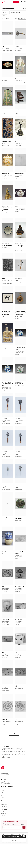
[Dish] (7, 573)
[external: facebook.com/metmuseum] (1, 786)
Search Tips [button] (22, 8)
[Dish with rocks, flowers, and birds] (20, 369)
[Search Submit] (24, 12)
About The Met (4, 790)
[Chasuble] (7, 97)
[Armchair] (20, 97)
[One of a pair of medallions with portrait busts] (20, 504)
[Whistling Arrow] (7, 504)
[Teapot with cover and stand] (20, 672)
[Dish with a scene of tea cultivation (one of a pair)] (20, 333)
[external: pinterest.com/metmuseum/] (5, 786)
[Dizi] (7, 33)
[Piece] (7, 265)
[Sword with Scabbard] (20, 160)
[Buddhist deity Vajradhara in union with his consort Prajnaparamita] (7, 193)
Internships (3, 817)
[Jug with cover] (7, 538)
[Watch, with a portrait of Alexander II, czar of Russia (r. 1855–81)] (20, 298)
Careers (3, 811)
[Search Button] (21, 2)
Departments (4, 792)
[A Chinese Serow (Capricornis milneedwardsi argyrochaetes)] (7, 298)
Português (13, 834)
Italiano (23, 834)
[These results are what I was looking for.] (21, 836)
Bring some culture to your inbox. (10, 821)
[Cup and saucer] (20, 606)
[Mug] (20, 639)
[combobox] (16, 12)
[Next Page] (23, 729)
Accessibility (3, 793)
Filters (4, 15)
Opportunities (4, 809)
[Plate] (20, 706)
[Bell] (20, 128)
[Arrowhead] (7, 405)
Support (2, 800)
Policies (2, 795)
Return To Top (14, 733)
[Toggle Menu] (25, 2)
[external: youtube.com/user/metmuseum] (10, 786)
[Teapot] (20, 193)
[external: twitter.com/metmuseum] (3, 786)
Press (2, 797)
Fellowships (3, 815)
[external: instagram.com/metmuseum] (6, 786)
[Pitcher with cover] (7, 606)
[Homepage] (3, 2)
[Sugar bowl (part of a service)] (20, 538)
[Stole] (20, 65)
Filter (13, 840)
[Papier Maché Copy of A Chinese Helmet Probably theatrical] (20, 230)
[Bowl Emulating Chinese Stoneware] (7, 230)
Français (18, 834)
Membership (3, 802)
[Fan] (7, 65)
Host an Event (4, 804)
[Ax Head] (20, 33)
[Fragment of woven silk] (7, 128)
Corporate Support (5, 806)
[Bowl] (7, 639)
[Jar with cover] (7, 160)
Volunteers (3, 813)
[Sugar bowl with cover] (20, 573)
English (3, 834)
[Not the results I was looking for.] (24, 836)
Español (8, 834)
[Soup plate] (7, 706)
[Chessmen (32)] (7, 333)
